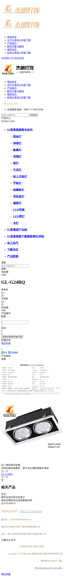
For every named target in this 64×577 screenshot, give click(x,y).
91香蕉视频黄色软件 (20, 129)
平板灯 (17, 183)
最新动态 (12, 49)
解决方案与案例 (15, 46)
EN (2, 58)
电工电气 (12, 243)
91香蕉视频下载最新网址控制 (25, 236)
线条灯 (17, 136)
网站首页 (12, 37)
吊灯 (16, 223)
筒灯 (16, 163)
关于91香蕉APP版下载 (19, 40)
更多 (3, 494)
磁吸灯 (17, 203)
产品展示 (12, 43)
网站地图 (6, 574)
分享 (5, 352)
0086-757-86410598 (14, 58)
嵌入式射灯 (20, 176)
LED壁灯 (19, 216)
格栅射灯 (18, 189)
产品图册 (12, 256)
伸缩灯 (17, 143)
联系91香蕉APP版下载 (19, 52)
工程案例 (14, 352)
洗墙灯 (17, 156)
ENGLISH (12, 103)
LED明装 (19, 209)
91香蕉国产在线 (17, 229)
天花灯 (17, 169)
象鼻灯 (17, 149)
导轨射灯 (18, 196)
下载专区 (12, 249)
